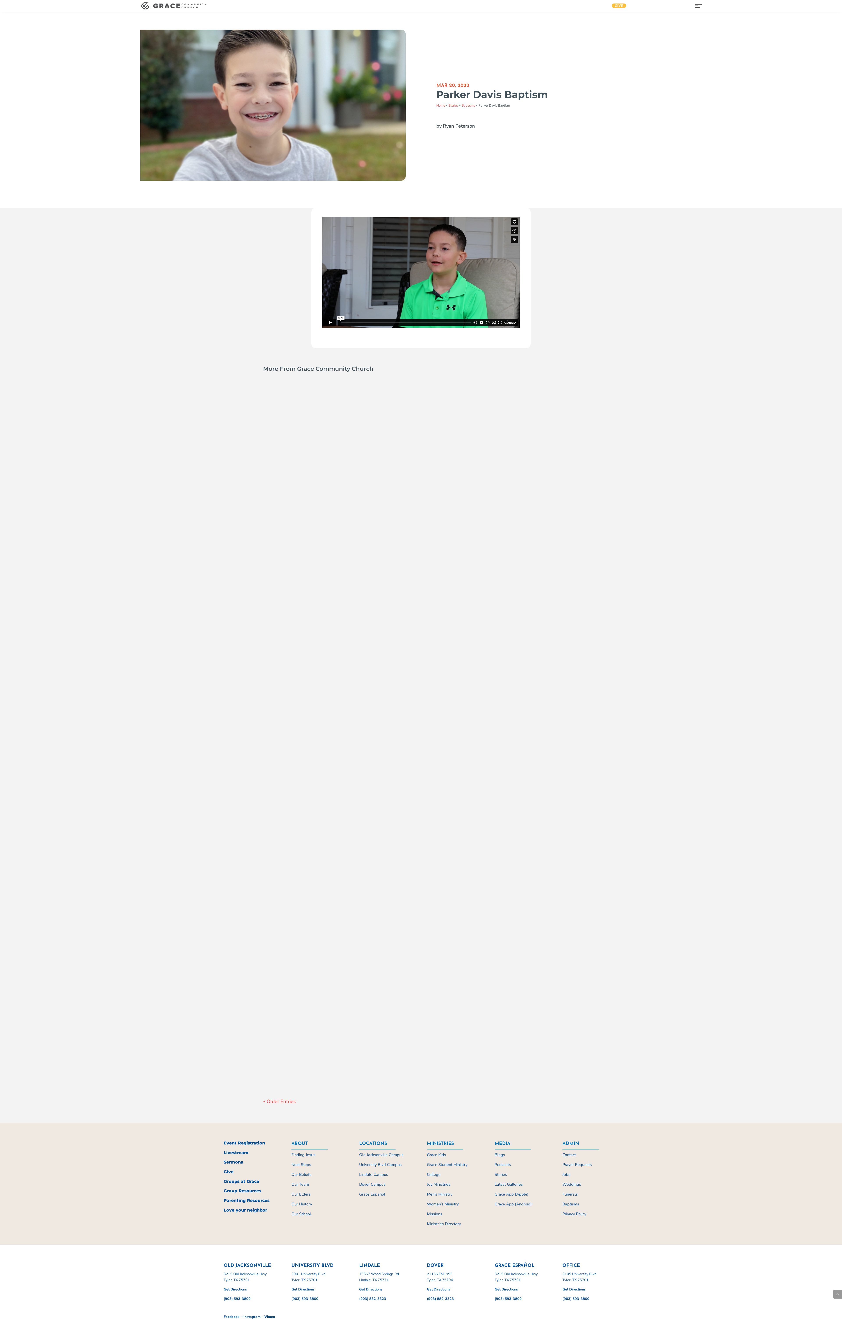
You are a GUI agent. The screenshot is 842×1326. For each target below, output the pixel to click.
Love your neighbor (245, 1210)
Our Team (300, 1184)
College (434, 1174)
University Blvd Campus (380, 1164)
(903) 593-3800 (237, 1298)
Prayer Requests (577, 1164)
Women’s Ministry (443, 1204)
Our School (301, 1214)
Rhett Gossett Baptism (300, 1066)
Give (619, 6)
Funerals (570, 1194)
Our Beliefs (301, 1174)
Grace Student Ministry (447, 1164)
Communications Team (289, 834)
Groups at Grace (241, 1181)
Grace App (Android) (513, 1204)
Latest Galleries (509, 1184)
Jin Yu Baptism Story (297, 826)
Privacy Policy (574, 1214)
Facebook (231, 1316)
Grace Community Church (291, 595)
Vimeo (269, 1316)
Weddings (571, 1184)
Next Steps (301, 1164)
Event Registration (244, 1143)
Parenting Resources (246, 1200)
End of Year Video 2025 (301, 587)
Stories (453, 105)
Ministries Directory (444, 1223)
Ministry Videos (348, 595)
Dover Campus (372, 1184)
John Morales (282, 1074)
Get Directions (235, 1289)
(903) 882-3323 (372, 1298)
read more (276, 603)
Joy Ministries (438, 1184)
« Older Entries (279, 1101)
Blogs (500, 1154)
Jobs (566, 1174)
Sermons (233, 1162)
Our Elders (300, 1194)
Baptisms (468, 105)
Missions (434, 1214)
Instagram (251, 1316)
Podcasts (503, 1164)
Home (440, 105)
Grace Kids (436, 1154)
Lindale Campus (373, 1174)
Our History (301, 1204)
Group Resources (242, 1190)
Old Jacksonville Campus (381, 1154)
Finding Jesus (303, 1154)
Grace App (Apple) (511, 1194)
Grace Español (372, 1194)
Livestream (236, 1152)
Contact (569, 1154)
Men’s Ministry (439, 1194)
